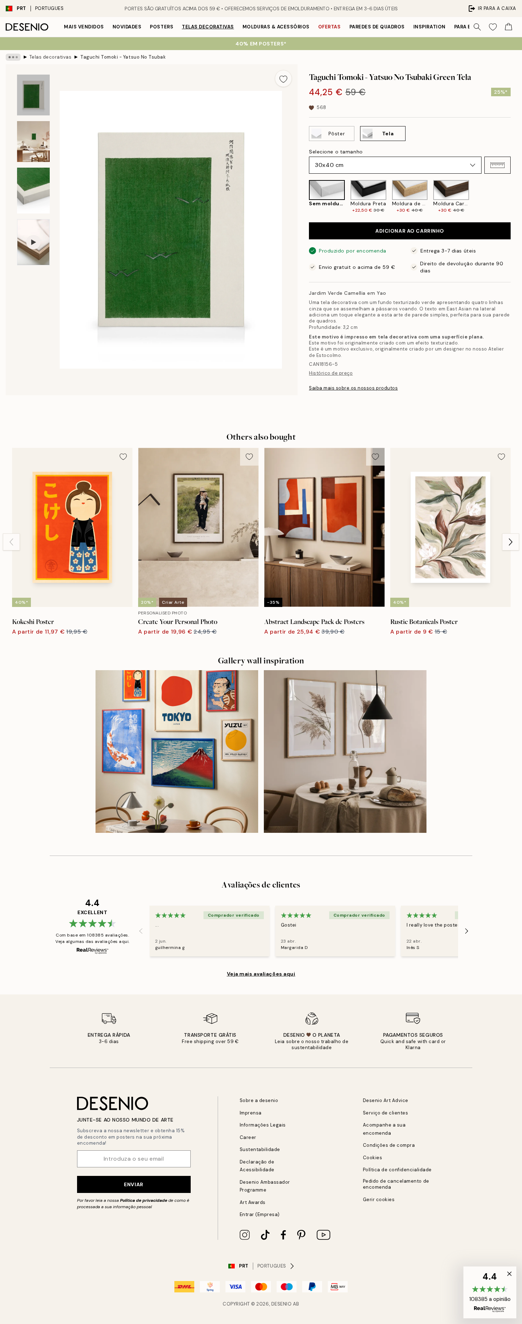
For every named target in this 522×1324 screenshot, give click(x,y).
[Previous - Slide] (303, 197)
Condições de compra (389, 1145)
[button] (497, 165)
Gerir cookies (379, 1200)
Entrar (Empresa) (260, 1214)
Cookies (372, 1158)
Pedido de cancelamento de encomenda (396, 1184)
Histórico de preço (331, 373)
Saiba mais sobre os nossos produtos (353, 388)
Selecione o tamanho (336, 151)
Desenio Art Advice (385, 1100)
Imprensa (251, 1113)
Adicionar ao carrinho (409, 231)
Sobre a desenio (259, 1100)
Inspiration (429, 27)
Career (248, 1137)
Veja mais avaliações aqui (261, 974)
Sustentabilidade (260, 1149)
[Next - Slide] (516, 197)
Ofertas (329, 27)
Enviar (133, 1184)
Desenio (281, 1304)
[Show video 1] (33, 242)
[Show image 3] (33, 190)
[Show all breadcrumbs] (13, 57)
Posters (161, 27)
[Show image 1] (33, 95)
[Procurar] (477, 27)
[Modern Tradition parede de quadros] (177, 751)
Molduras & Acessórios (276, 27)
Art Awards (253, 1202)
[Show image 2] (33, 141)
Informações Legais (263, 1125)
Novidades (127, 27)
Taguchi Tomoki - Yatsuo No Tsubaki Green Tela (122, 57)
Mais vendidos (84, 27)
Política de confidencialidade (397, 1170)
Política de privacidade (143, 1200)
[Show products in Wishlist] (493, 27)
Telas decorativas (208, 27)
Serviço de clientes (385, 1113)
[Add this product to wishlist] (283, 78)
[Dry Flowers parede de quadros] (345, 751)
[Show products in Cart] (508, 27)
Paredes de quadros (377, 27)
